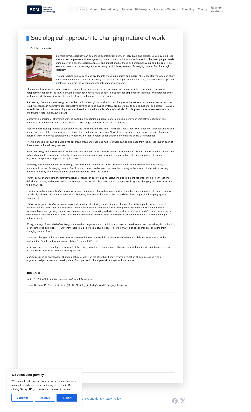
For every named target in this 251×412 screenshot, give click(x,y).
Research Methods (166, 9)
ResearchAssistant (217, 9)
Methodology (109, 9)
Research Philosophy (136, 9)
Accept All (67, 397)
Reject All (45, 397)
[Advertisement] (100, 332)
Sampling (188, 9)
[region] (44, 387)
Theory (202, 9)
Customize (22, 397)
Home (93, 9)
